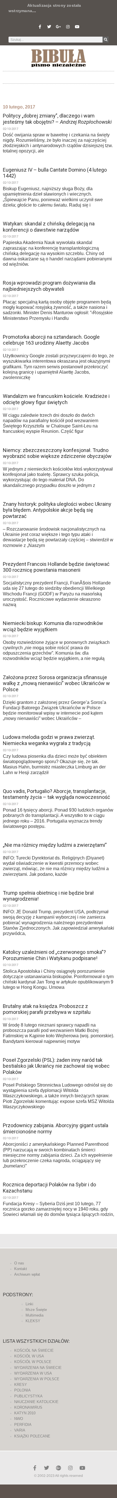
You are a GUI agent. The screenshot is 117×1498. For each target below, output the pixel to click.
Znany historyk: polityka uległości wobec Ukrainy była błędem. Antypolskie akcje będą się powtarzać (57, 510)
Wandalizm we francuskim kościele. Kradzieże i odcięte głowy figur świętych (56, 399)
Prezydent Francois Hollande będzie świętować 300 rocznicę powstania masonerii (56, 567)
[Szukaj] (105, 40)
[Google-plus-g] (58, 27)
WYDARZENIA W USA (33, 1373)
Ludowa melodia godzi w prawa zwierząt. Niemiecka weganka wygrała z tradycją (49, 740)
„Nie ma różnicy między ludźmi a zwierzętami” (55, 845)
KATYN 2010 (24, 1413)
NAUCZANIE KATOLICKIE (36, 1402)
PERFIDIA (23, 1424)
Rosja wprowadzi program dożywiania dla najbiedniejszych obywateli (49, 286)
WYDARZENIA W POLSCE (36, 1379)
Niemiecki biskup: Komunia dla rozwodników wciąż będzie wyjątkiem (53, 626)
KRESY (20, 1384)
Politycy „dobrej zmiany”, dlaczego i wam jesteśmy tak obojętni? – (57, 119)
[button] (58, 76)
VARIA (19, 1430)
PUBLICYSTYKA (28, 1396)
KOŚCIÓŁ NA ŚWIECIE (34, 1350)
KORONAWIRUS (28, 1407)
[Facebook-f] (40, 27)
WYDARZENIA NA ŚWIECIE (38, 1368)
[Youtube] (77, 27)
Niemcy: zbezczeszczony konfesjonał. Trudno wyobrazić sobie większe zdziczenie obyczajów (57, 453)
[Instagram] (68, 27)
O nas (19, 1263)
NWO (18, 1419)
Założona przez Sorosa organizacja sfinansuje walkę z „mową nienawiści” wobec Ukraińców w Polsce (56, 683)
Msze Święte (36, 1310)
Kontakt (20, 1269)
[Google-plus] (58, 1467)
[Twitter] (49, 27)
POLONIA (22, 1390)
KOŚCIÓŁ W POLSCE (32, 1362)
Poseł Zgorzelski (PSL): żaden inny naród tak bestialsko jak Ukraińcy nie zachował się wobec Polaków (56, 1066)
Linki (29, 1304)
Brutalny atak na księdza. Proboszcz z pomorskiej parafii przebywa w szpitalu (47, 1009)
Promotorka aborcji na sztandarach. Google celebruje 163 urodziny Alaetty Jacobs (51, 340)
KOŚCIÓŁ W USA (29, 1356)
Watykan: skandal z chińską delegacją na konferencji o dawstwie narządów (49, 227)
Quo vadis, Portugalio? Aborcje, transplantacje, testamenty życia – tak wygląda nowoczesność (56, 794)
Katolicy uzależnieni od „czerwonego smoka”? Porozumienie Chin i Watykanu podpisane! (54, 955)
